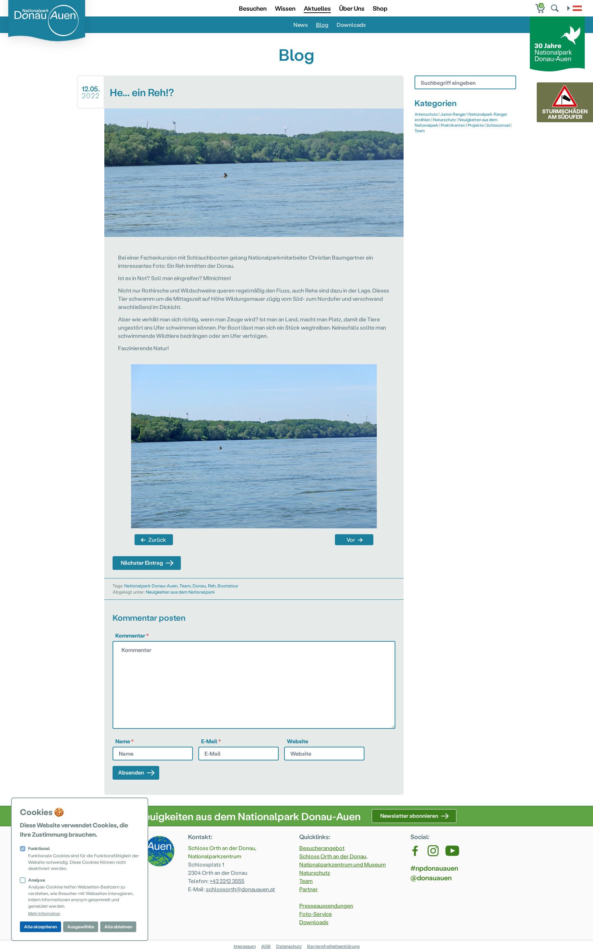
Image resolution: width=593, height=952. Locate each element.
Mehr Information (44, 913)
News (300, 24)
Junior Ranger (453, 114)
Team (184, 585)
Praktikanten (453, 125)
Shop (380, 8)
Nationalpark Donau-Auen (150, 585)
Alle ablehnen (118, 926)
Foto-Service (315, 913)
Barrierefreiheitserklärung (333, 946)
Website (297, 741)
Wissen (285, 8)
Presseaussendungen (326, 905)
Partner (308, 889)
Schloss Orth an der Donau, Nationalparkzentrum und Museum (342, 860)
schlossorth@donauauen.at (240, 889)
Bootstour (228, 585)
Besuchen (253, 8)
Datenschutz (289, 946)
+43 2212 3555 (227, 881)
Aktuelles (317, 8)
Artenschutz (426, 114)
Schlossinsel (498, 125)
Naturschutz (444, 119)
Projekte (476, 125)
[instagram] (433, 851)
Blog (322, 24)
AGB (266, 946)
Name (124, 741)
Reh (212, 585)
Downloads (351, 24)
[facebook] (415, 851)
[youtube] (452, 851)
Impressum (245, 946)
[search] (555, 8)
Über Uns (351, 8)
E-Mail (211, 741)
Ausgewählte (80, 926)
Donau (199, 585)
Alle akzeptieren (40, 926)
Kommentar (132, 635)
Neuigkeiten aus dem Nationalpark (180, 591)
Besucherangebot (322, 848)
